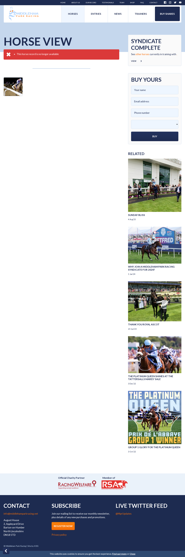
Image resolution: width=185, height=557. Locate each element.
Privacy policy (59, 534)
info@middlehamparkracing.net (21, 513)
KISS (36, 546)
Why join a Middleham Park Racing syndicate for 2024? (151, 268)
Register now (63, 526)
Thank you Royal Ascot (143, 324)
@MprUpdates (124, 513)
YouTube (180, 2)
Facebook (165, 2)
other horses (142, 54)
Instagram (170, 2)
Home (23, 14)
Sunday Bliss (136, 215)
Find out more (119, 554)
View (133, 61)
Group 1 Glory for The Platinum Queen (154, 447)
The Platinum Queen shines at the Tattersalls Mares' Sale (150, 378)
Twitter (175, 2)
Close (132, 554)
